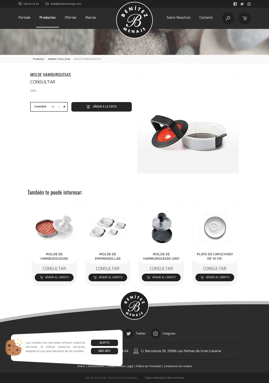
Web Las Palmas (175, 377)
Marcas (90, 17)
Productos (48, 17)
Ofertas (70, 17)
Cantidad (40, 106)
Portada (24, 17)
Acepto (104, 342)
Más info (104, 351)
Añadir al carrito (57, 277)
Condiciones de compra (178, 366)
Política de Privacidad (148, 366)
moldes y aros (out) (59, 59)
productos (38, 59)
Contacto (206, 17)
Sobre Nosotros (178, 17)
